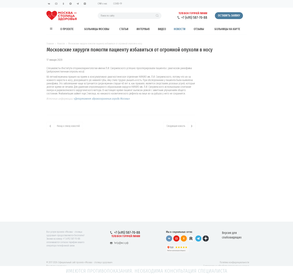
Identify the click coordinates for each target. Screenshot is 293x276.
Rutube (70, 3)
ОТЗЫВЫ (199, 29)
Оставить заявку (229, 15)
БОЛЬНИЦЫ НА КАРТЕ (227, 29)
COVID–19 (117, 3)
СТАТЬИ (123, 29)
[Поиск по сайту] (157, 16)
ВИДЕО (162, 29)
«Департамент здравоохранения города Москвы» (101, 98)
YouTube (56, 3)
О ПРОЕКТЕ (67, 29)
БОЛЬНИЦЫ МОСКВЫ (96, 29)
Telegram (77, 3)
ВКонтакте (49, 3)
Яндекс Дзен (84, 3)
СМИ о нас (102, 3)
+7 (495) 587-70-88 (194, 17)
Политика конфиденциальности (234, 262)
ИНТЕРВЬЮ (143, 29)
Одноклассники (63, 3)
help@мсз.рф (121, 243)
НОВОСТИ (179, 29)
